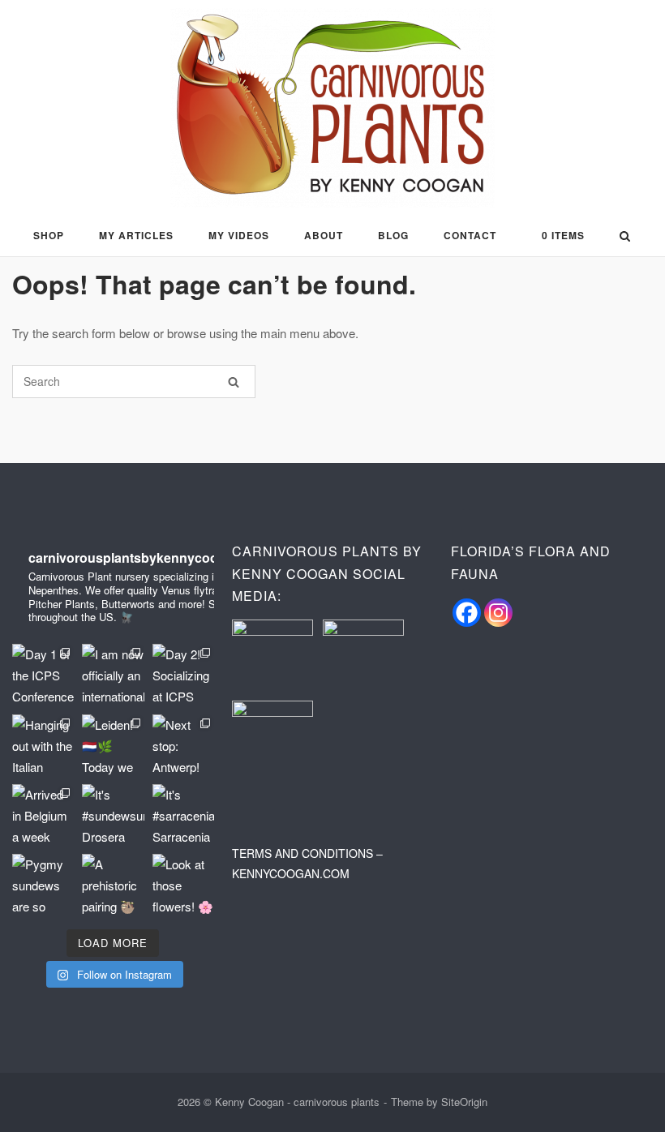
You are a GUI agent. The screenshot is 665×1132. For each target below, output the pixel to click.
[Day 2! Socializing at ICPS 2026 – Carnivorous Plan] (183, 674)
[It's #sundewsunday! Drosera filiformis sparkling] (113, 815)
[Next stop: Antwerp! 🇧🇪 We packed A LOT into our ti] (183, 745)
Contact (470, 235)
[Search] (233, 381)
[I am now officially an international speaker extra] (113, 674)
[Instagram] (498, 612)
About (323, 235)
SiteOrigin (464, 1101)
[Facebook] (467, 612)
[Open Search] (625, 237)
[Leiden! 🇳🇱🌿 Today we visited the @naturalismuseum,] (113, 745)
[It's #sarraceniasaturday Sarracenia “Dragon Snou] (183, 815)
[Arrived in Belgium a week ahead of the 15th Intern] (43, 815)
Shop (48, 235)
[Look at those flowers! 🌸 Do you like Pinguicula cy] (183, 884)
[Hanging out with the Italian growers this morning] (43, 745)
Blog (393, 235)
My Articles (136, 235)
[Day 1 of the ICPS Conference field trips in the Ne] (43, 674)
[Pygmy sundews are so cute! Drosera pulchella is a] (43, 884)
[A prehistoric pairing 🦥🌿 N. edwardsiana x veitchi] (113, 884)
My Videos (238, 235)
